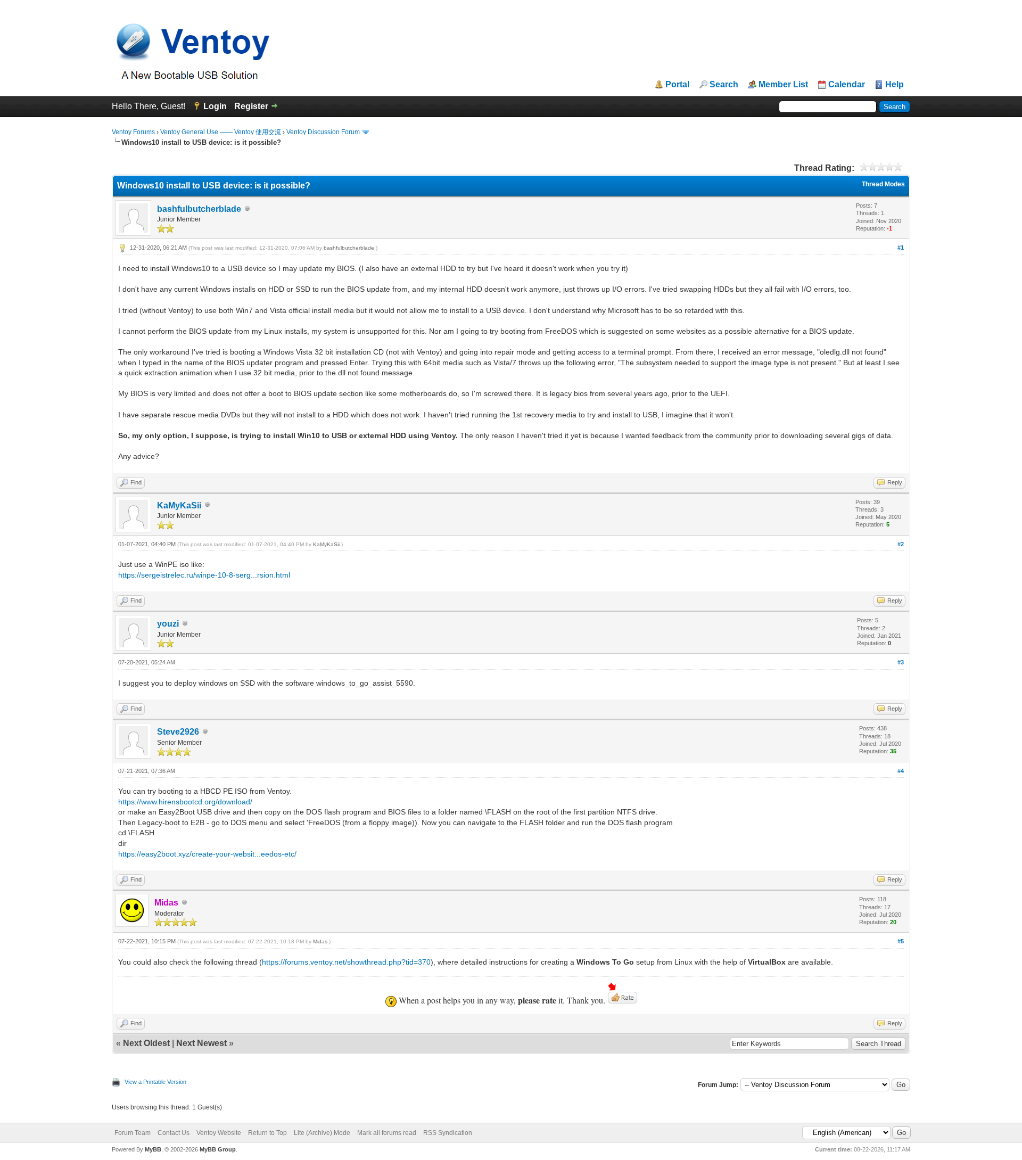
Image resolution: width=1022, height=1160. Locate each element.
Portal (677, 84)
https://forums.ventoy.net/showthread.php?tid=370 (346, 962)
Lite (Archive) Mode (322, 1133)
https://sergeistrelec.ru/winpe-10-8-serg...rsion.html (204, 575)
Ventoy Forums (133, 132)
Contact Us (173, 1133)
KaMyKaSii (179, 505)
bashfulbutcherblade (199, 208)
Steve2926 (178, 731)
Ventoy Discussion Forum (323, 132)
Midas (320, 941)
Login (215, 106)
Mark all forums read (386, 1133)
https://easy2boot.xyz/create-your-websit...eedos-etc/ (207, 854)
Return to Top (267, 1133)
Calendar (846, 84)
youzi (168, 623)
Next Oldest (146, 1043)
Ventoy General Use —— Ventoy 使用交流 (220, 132)
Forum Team (132, 1133)
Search (724, 84)
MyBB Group (218, 1149)
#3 (900, 662)
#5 (900, 941)
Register (251, 106)
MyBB (153, 1149)
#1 (900, 247)
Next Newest (201, 1043)
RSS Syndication (447, 1133)
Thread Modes (883, 184)
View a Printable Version (155, 1082)
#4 (900, 771)
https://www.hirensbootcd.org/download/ (185, 801)
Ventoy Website (218, 1133)
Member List (783, 84)
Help (894, 84)
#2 (900, 544)
